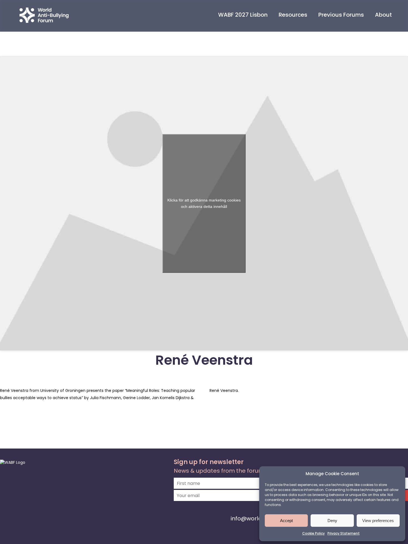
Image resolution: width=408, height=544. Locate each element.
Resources (293, 15)
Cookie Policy (313, 533)
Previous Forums (341, 15)
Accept (286, 520)
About (383, 15)
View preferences (378, 520)
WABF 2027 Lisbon (243, 15)
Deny (332, 520)
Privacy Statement (344, 533)
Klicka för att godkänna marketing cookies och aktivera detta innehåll (204, 203)
